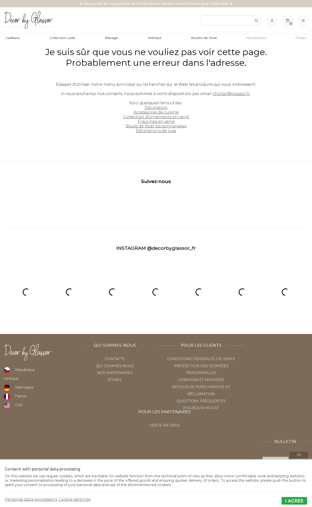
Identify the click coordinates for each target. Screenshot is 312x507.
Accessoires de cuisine (156, 112)
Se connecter (299, 457)
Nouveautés (256, 38)
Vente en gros (164, 425)
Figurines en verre (156, 121)
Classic (300, 38)
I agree (294, 500)
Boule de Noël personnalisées (156, 126)
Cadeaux (13, 38)
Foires (115, 380)
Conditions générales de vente (201, 359)
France (20, 396)
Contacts (115, 359)
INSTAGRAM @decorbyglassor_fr (156, 248)
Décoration (156, 107)
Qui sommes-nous (115, 366)
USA (18, 405)
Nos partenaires (114, 373)
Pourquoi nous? (201, 408)
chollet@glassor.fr (231, 93)
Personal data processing (31, 499)
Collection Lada (62, 38)
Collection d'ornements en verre (156, 117)
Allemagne (24, 387)
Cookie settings (74, 499)
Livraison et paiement (201, 380)
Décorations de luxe (156, 130)
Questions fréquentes (201, 401)
